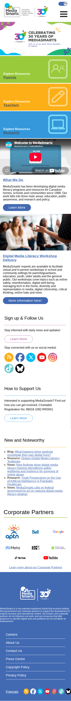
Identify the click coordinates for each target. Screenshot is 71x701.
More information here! (25, 300)
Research (11, 133)
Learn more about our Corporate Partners (35, 567)
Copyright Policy (17, 667)
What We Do (13, 180)
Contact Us (14, 651)
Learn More (17, 207)
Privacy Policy (16, 675)
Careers (11, 634)
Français (63, 4)
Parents (9, 77)
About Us (12, 642)
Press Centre (15, 659)
